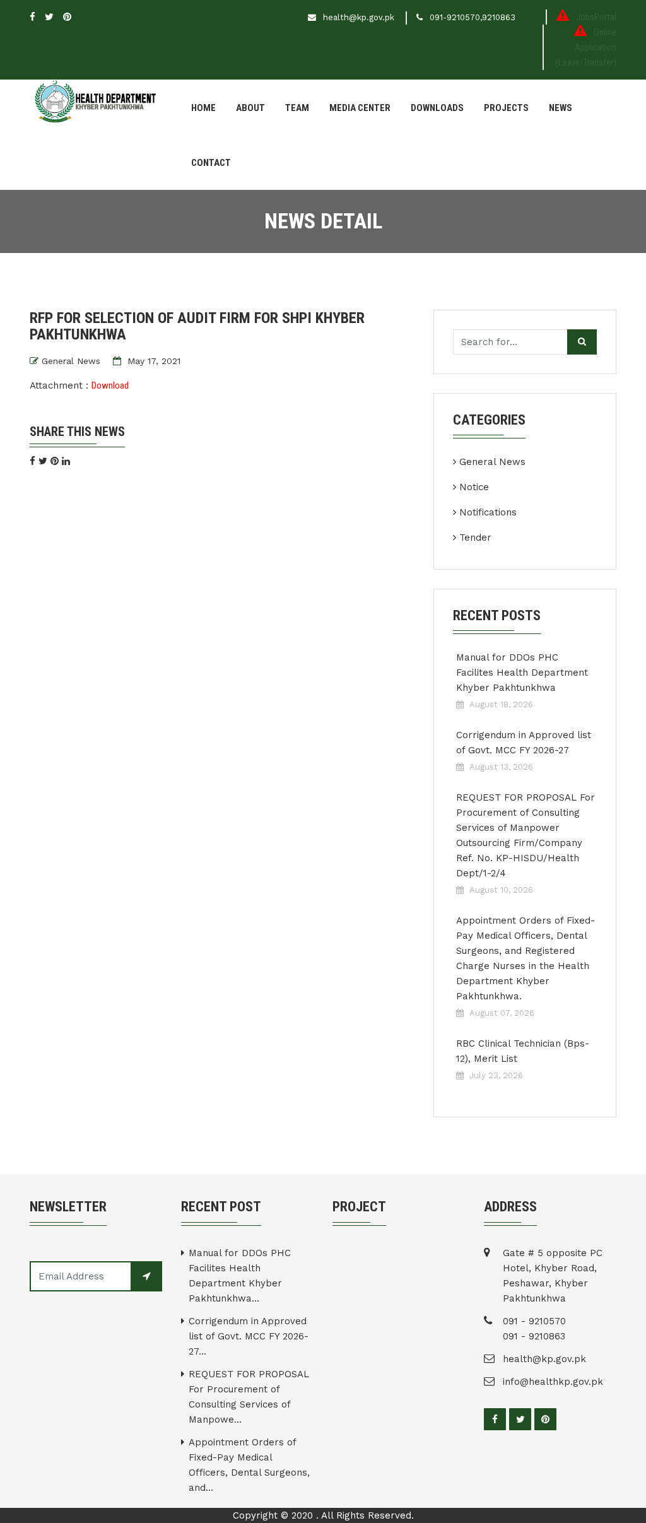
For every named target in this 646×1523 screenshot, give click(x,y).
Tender (475, 537)
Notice (474, 487)
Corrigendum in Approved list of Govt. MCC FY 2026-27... (248, 1336)
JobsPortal (596, 17)
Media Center (360, 108)
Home (203, 108)
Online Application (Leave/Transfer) (585, 47)
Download (110, 385)
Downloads (437, 108)
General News (71, 361)
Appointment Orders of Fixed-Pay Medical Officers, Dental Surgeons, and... (249, 1465)
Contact (211, 162)
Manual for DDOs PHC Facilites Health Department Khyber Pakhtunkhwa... (240, 1275)
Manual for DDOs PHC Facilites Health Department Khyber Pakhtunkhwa (522, 672)
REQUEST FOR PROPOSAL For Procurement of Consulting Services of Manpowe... (249, 1396)
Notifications (488, 512)
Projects (506, 108)
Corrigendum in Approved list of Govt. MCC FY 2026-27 (523, 742)
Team (297, 108)
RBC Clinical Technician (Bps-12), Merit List (522, 1051)
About (250, 108)
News (560, 108)
